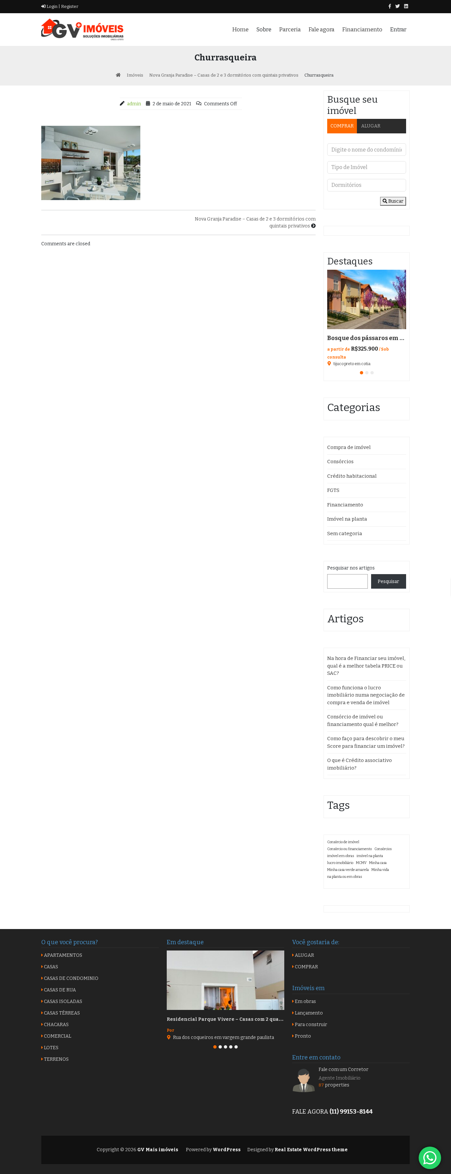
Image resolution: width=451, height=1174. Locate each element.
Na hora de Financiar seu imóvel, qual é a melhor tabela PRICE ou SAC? (366, 665)
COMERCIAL (57, 1036)
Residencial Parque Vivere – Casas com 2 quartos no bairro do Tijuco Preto (259, 1019)
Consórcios (340, 462)
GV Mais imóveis (157, 1150)
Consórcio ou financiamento (349, 849)
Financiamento (362, 29)
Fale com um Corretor (343, 1069)
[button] (361, 372)
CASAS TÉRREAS (61, 1013)
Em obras (305, 1001)
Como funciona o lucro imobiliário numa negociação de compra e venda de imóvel (366, 695)
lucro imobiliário (340, 863)
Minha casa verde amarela (348, 870)
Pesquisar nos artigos (351, 568)
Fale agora (321, 29)
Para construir (310, 1024)
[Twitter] (397, 6)
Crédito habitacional (352, 476)
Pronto (302, 1036)
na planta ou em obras (344, 877)
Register (69, 6)
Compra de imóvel (349, 447)
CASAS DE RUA (59, 990)
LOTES (50, 1048)
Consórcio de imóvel (343, 842)
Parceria (290, 29)
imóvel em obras (340, 856)
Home (240, 29)
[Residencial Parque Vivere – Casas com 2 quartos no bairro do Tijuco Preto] (225, 980)
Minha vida (380, 870)
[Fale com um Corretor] (303, 1080)
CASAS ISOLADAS (62, 1001)
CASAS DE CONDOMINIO (70, 978)
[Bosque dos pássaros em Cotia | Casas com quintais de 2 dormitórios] (366, 299)
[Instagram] (406, 6)
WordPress (227, 1150)
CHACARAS (56, 1024)
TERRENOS (56, 1059)
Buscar (395, 201)
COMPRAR (342, 126)
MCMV (361, 863)
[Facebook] (390, 6)
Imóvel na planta (347, 519)
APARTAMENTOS (62, 955)
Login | (53, 6)
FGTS (333, 490)
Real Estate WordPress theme (311, 1150)
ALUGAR (370, 126)
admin (134, 104)
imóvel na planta (370, 856)
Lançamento (308, 1013)
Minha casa (378, 863)
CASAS (50, 967)
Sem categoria (344, 533)
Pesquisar (388, 581)
